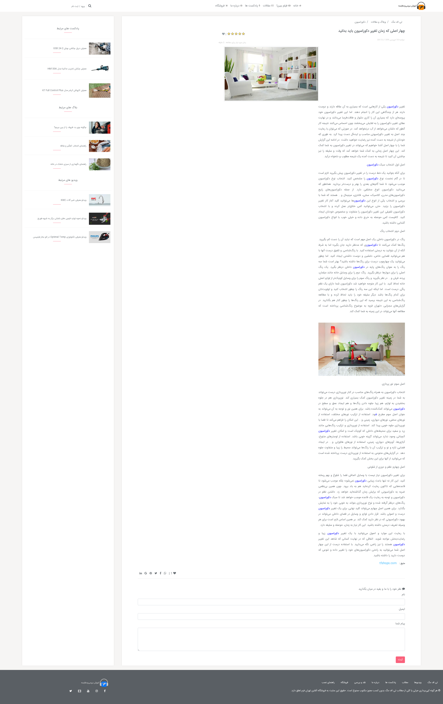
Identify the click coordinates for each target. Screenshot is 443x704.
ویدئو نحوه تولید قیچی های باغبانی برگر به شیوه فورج (62, 218)
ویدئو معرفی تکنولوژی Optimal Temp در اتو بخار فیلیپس (59, 237)
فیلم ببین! (282, 5)
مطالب (405, 682)
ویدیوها (417, 682)
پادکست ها (252, 5)
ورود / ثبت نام (78, 6)
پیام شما (400, 623)
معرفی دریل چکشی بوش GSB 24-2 (69, 48)
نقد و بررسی (360, 682)
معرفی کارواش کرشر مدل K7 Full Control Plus (64, 90)
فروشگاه (220, 5)
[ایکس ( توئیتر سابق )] (70, 691)
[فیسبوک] (105, 691)
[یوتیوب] (88, 691)
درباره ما (235, 5)
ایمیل (402, 609)
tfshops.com (388, 563)
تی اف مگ (432, 682)
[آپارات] (79, 691)
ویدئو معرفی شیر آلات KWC (73, 200)
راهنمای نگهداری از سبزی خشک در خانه (68, 164)
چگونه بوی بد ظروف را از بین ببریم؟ (70, 127)
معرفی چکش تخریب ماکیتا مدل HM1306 (67, 69)
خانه (296, 5)
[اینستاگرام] (97, 691)
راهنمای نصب (328, 682)
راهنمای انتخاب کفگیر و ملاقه (73, 146)
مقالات (267, 5)
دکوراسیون (392, 106)
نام (403, 594)
